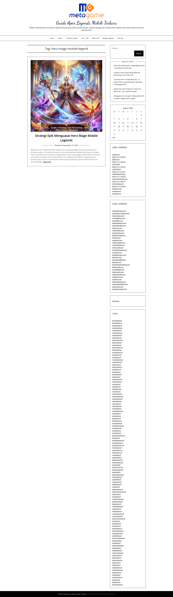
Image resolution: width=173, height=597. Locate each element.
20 (128, 126)
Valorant (120, 38)
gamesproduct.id (118, 445)
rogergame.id (117, 482)
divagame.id (116, 387)
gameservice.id (117, 467)
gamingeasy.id (117, 528)
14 (132, 122)
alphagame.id (116, 484)
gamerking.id (116, 523)
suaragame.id (116, 428)
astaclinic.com (117, 279)
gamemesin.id (117, 367)
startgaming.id (117, 333)
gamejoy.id (116, 521)
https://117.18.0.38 (119, 176)
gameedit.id (116, 472)
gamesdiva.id (116, 345)
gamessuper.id (117, 347)
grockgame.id (116, 409)
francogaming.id (117, 462)
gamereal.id (116, 465)
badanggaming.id (118, 475)
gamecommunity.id (118, 519)
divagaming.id (117, 323)
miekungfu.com (117, 240)
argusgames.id (117, 399)
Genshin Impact (72, 38)
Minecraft (95, 38)
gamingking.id (116, 536)
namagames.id (117, 362)
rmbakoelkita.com (118, 230)
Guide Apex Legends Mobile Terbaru (86, 23)
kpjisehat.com (117, 257)
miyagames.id (117, 448)
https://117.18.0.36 (119, 157)
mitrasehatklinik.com (119, 260)
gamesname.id (117, 560)
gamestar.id (116, 377)
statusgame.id (117, 335)
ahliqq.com (115, 159)
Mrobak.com (116, 238)
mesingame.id (117, 382)
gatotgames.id (117, 450)
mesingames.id (117, 352)
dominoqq (115, 301)
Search (115, 48)
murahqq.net (116, 169)
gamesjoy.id (116, 494)
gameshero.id (117, 338)
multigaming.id (117, 550)
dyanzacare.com (117, 287)
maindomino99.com (119, 174)
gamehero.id (116, 369)
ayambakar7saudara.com (120, 213)
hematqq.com (117, 189)
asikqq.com (116, 154)
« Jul (113, 137)
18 (119, 126)
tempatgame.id (117, 443)
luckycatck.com (117, 228)
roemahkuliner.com (118, 218)
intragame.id (116, 431)
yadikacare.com (117, 277)
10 (114, 122)
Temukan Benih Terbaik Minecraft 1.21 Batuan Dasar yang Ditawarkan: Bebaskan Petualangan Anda (128, 81)
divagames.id (116, 355)
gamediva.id (116, 372)
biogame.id (116, 438)
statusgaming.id (117, 553)
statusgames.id (117, 570)
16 (141, 122)
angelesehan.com (118, 233)
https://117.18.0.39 (119, 162)
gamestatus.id (117, 577)
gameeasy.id (116, 572)
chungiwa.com (117, 252)
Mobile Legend (108, 38)
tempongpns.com (118, 216)
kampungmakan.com (119, 225)
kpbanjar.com (116, 262)
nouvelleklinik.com (118, 270)
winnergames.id (117, 396)
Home (52, 38)
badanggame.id (117, 489)
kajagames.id (116, 504)
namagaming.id (117, 328)
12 (123, 122)
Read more (47, 162)
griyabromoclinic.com (119, 289)
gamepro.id (116, 580)
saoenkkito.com (117, 221)
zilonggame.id (117, 401)
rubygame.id (116, 404)
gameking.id (116, 575)
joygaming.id (116, 509)
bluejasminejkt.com (118, 235)
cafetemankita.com (118, 243)
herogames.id (117, 350)
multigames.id (117, 568)
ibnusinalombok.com (119, 282)
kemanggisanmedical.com (121, 265)
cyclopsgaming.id (118, 514)
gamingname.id (117, 533)
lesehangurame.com (119, 211)
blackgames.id (117, 453)
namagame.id (116, 389)
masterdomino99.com (119, 179)
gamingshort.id (117, 460)
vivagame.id (116, 384)
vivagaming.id (116, 330)
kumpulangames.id (118, 436)
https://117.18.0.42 (119, 167)
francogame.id (117, 477)
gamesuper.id (117, 374)
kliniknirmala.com (117, 267)
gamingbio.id (116, 416)
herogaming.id (117, 321)
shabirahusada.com (118, 274)
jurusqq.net (116, 164)
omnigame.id (116, 433)
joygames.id (116, 497)
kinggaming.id (116, 541)
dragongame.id (117, 585)
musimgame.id (117, 379)
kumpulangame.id (118, 440)
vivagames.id (116, 357)
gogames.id (116, 563)
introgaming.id (117, 423)
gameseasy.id (117, 555)
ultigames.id (116, 565)
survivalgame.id (117, 411)
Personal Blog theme (108, 594)
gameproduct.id (117, 470)
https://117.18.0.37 (119, 181)
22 (137, 126)
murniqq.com (116, 191)
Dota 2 (60, 38)
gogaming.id (116, 543)
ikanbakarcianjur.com (119, 255)
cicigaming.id (116, 455)
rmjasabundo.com (118, 245)
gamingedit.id (116, 457)
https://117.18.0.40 (119, 186)
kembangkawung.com (119, 250)
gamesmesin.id (117, 340)
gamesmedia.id (117, 502)
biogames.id (116, 418)
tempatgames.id (118, 426)
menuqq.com (116, 194)
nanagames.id (117, 511)
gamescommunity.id (119, 492)
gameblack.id (116, 479)
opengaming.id (117, 394)
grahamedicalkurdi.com (120, 284)
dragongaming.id (118, 545)
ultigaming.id (116, 548)
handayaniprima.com (119, 223)
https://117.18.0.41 (119, 172)
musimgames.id (117, 360)
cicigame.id (116, 487)
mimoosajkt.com (117, 248)
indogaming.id (117, 325)
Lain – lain (85, 38)
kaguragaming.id (117, 531)
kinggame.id (116, 582)
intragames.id (117, 421)
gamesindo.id (116, 343)
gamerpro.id (116, 526)
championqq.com (118, 184)
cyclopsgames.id (118, 499)
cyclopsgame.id (117, 516)
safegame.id (116, 413)
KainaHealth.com (118, 272)
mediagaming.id (117, 506)
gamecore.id (116, 365)
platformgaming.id (118, 538)
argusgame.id (117, 406)
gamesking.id (116, 558)
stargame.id (116, 391)
